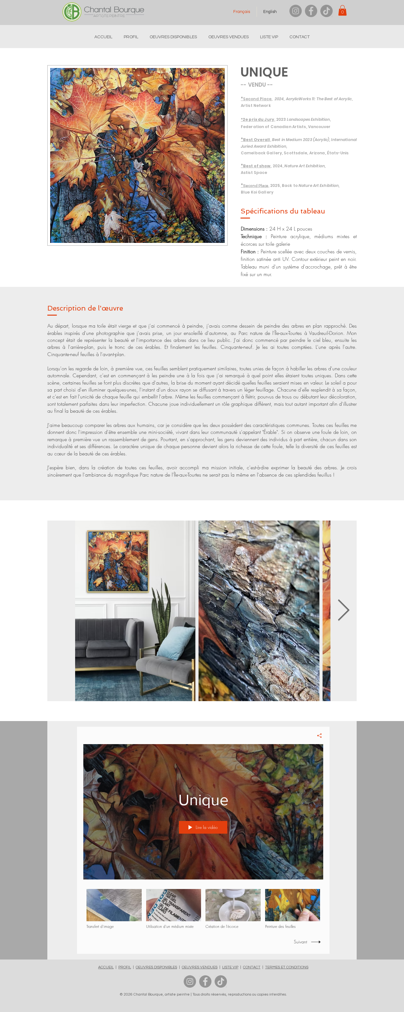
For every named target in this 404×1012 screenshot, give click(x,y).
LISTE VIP (230, 967)
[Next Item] (343, 610)
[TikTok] (326, 11)
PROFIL (124, 967)
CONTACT (251, 967)
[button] (342, 10)
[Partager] (317, 735)
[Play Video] (114, 909)
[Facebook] (311, 11)
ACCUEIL (106, 967)
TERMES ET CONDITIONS (286, 967)
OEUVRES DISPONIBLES (156, 967)
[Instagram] (295, 11)
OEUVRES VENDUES (199, 967)
